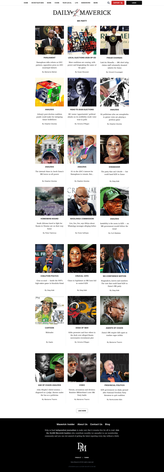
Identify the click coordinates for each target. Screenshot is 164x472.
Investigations (37, 3)
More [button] (96, 3)
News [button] (49, 3)
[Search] (108, 3)
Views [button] (57, 3)
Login (134, 3)
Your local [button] (67, 3)
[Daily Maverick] (82, 12)
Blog (107, 424)
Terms (86, 457)
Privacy (78, 457)
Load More (82, 411)
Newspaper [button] (85, 3)
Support (116, 3)
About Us (82, 424)
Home (26, 3)
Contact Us (96, 424)
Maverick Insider (66, 424)
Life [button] (76, 3)
